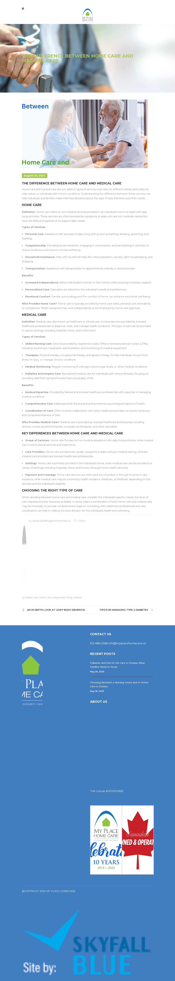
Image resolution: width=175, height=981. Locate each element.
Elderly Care (31, 597)
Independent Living (62, 597)
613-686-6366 (99, 643)
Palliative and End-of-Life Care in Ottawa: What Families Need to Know (117, 664)
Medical (77, 597)
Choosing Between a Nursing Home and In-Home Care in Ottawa (119, 684)
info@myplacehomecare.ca (127, 643)
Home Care (45, 597)
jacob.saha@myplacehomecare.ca (51, 520)
